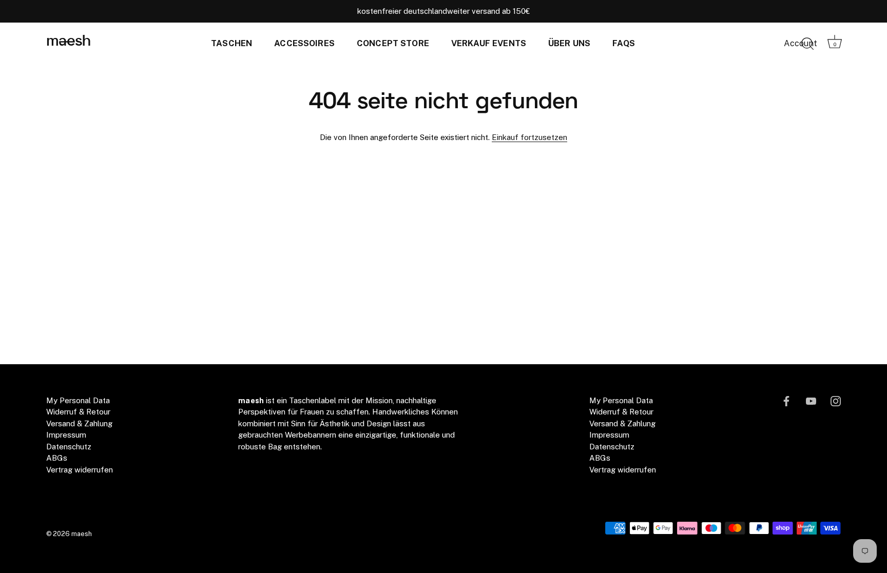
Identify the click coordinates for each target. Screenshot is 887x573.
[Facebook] (786, 400)
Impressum (66, 434)
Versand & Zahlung (79, 423)
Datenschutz (68, 446)
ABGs (56, 457)
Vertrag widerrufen (79, 469)
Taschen (231, 43)
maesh (68, 42)
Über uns (569, 43)
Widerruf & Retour (78, 411)
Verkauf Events (488, 43)
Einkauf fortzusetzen (529, 137)
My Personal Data (78, 400)
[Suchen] (807, 44)
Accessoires (304, 43)
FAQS (623, 43)
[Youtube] (811, 400)
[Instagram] (836, 400)
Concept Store (393, 43)
